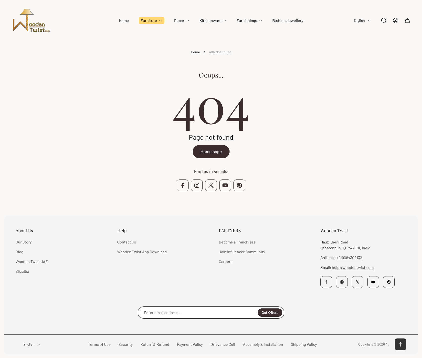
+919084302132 (349, 257)
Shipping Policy (304, 344)
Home (195, 52)
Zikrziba (22, 271)
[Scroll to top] (400, 344)
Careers (225, 261)
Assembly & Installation (263, 344)
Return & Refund (154, 344)
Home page (211, 151)
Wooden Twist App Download (142, 251)
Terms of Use (99, 344)
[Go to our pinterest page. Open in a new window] (239, 185)
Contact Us (126, 242)
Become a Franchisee (237, 242)
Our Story (24, 242)
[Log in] (395, 20)
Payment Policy (190, 344)
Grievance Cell (223, 344)
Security (125, 344)
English (359, 20)
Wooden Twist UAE (32, 261)
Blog (19, 251)
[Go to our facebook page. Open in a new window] (183, 185)
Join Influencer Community (242, 251)
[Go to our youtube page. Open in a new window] (225, 185)
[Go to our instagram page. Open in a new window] (197, 185)
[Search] (384, 20)
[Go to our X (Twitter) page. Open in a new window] (211, 185)
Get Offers (270, 312)
